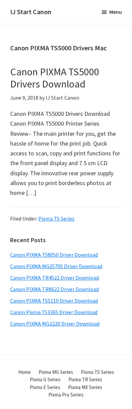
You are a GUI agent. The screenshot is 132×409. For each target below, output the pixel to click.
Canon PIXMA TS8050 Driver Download (54, 254)
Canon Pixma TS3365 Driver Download (53, 312)
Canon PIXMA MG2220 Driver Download (55, 323)
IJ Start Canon (30, 11)
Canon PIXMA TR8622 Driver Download (54, 289)
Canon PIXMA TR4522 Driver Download (54, 277)
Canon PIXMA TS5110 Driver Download (54, 300)
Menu (115, 11)
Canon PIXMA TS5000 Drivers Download (54, 77)
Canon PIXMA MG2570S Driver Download (56, 266)
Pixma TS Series (56, 218)
